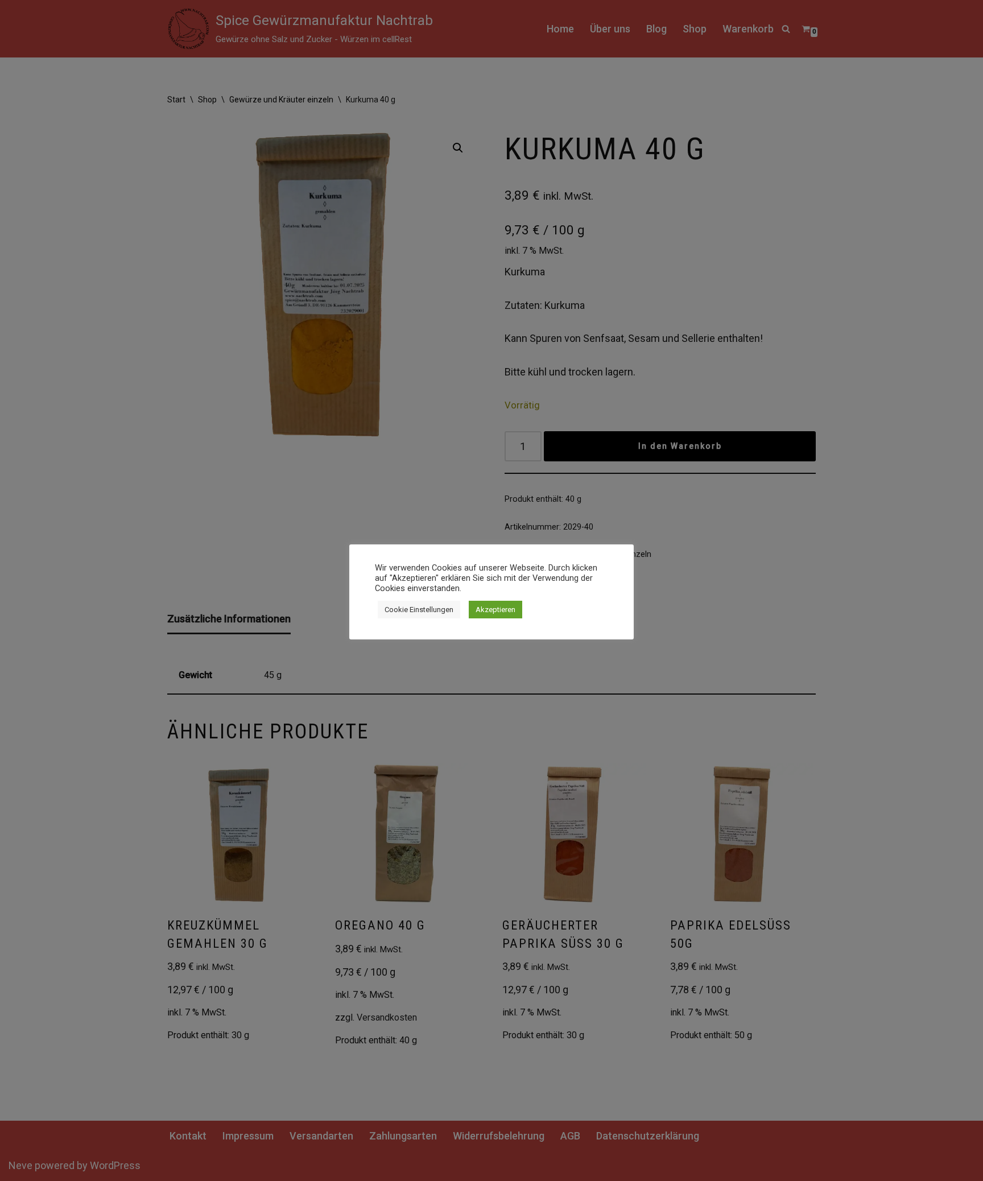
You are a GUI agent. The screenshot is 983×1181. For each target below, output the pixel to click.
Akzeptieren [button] (495, 609)
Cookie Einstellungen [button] (419, 609)
